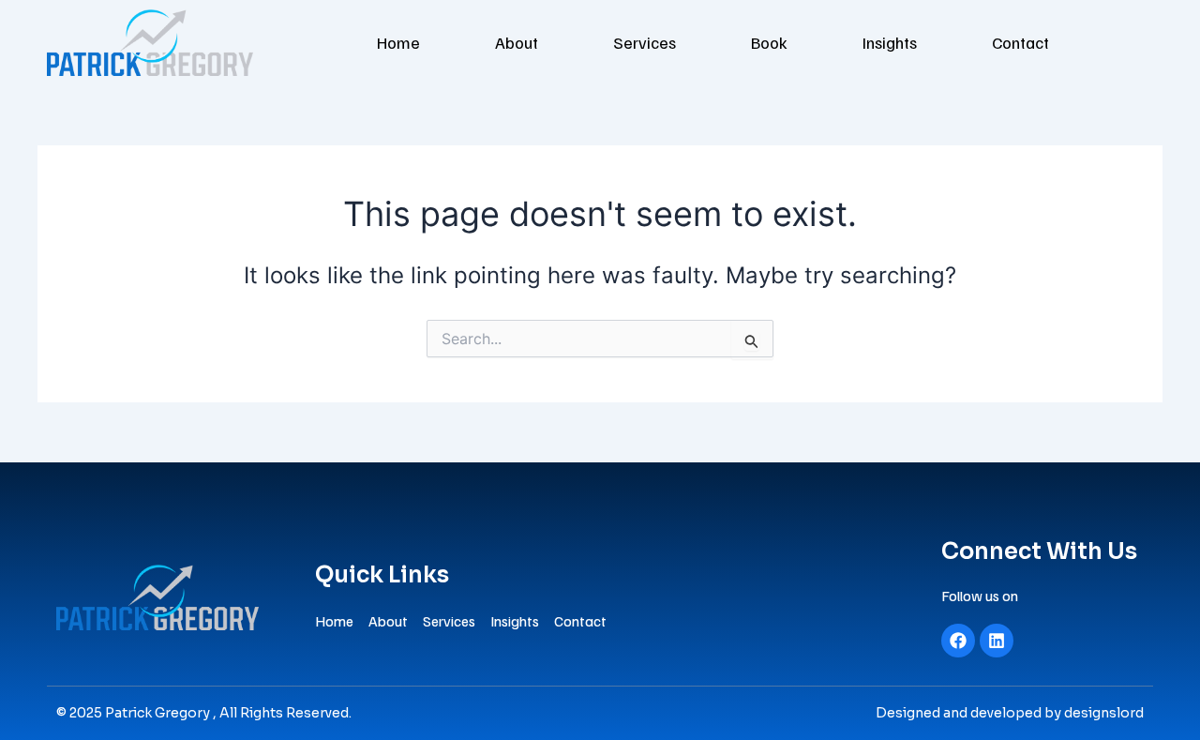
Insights (889, 42)
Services (644, 42)
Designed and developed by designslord (1010, 712)
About (516, 42)
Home (398, 42)
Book (769, 42)
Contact (1020, 42)
